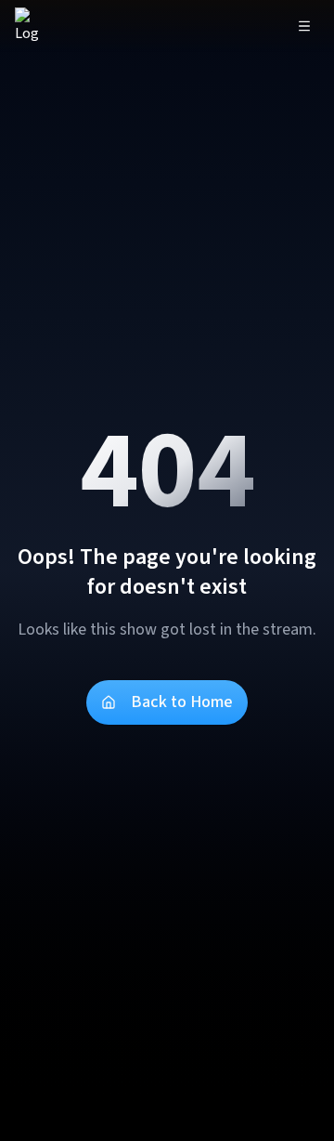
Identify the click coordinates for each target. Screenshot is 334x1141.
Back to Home (182, 702)
